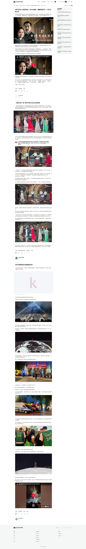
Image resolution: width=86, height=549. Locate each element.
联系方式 (59, 535)
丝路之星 (28, 250)
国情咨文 (28, 5)
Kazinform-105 (43, 5)
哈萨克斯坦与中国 (22, 250)
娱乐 (16, 88)
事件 (25, 5)
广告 (59, 537)
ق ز (67, 1)
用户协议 (37, 533)
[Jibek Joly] (66, 5)
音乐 (27, 511)
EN (63, 1)
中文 (66, 1)
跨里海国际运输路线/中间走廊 (35, 5)
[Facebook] (24, 91)
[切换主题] (55, 1)
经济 (14, 539)
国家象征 (37, 537)
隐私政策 (37, 535)
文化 (32, 250)
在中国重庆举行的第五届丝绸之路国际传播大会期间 (35, 245)
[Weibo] (64, 527)
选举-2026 (17, 5)
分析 (52, 1)
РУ (62, 1)
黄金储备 (20, 88)
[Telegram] (21, 91)
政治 (14, 535)
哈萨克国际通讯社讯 (20, 267)
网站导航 (59, 533)
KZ (59, 1)
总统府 (21, 5)
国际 (14, 541)
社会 (24, 88)
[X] (27, 91)
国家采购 (37, 541)
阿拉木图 (20, 511)
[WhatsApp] (19, 91)
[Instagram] (16, 91)
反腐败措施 (38, 539)
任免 (23, 5)
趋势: (14, 5)
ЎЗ (69, 1)
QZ (60, 1)
